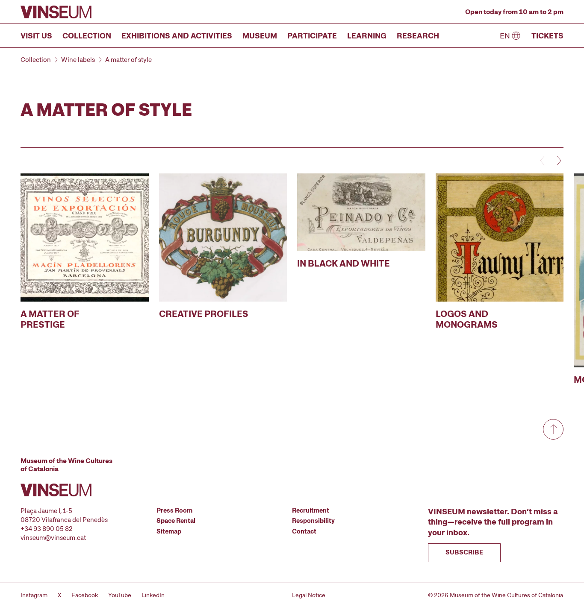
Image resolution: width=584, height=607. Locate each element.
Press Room (174, 510)
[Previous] (543, 161)
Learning (366, 36)
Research (418, 36)
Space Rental (175, 520)
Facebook (84, 595)
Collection (86, 36)
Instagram (34, 595)
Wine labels (78, 59)
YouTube (119, 595)
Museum (259, 36)
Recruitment (310, 510)
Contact (304, 531)
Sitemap (168, 531)
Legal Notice (308, 595)
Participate (312, 36)
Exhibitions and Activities (176, 36)
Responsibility (313, 520)
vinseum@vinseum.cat (53, 538)
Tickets (547, 36)
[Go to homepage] (56, 12)
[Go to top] (553, 429)
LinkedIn (153, 595)
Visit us (36, 36)
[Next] (558, 161)
